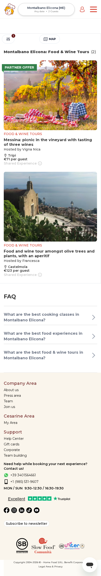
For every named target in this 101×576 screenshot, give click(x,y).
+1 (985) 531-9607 (24, 482)
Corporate (12, 450)
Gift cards (11, 444)
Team (8, 401)
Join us (9, 407)
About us (11, 390)
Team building (15, 455)
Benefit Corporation (75, 562)
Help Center (14, 439)
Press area (12, 395)
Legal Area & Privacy (50, 566)
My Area (10, 423)
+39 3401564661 (23, 475)
